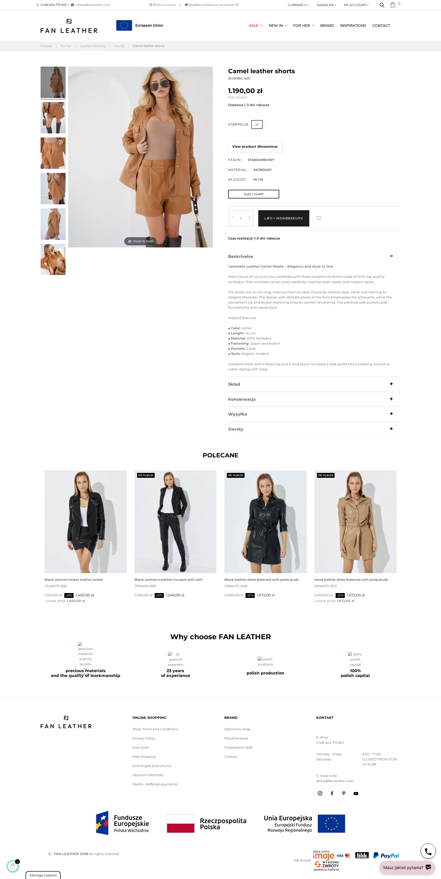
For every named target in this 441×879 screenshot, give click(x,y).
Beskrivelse (240, 256)
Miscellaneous (236, 738)
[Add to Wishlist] (319, 218)
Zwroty (235, 429)
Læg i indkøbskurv (283, 218)
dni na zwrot (164, 5)
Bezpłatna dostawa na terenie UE (213, 5)
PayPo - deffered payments (154, 784)
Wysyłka (237, 414)
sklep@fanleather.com (93, 5)
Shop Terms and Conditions (155, 729)
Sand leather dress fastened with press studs (351, 579)
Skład (234, 384)
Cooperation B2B (238, 747)
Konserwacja (242, 399)
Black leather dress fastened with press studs (261, 579)
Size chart (140, 747)
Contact (230, 757)
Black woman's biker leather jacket (73, 579)
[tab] (314, 256)
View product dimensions (255, 146)
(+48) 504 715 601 (330, 742)
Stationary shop (237, 729)
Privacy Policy (143, 738)
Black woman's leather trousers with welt (168, 579)
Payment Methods (147, 775)
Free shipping (144, 757)
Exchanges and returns (151, 766)
